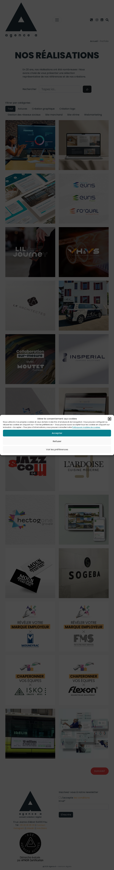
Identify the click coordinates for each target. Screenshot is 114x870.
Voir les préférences (57, 449)
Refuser (57, 441)
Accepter (57, 433)
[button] (109, 418)
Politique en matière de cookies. (86, 427)
